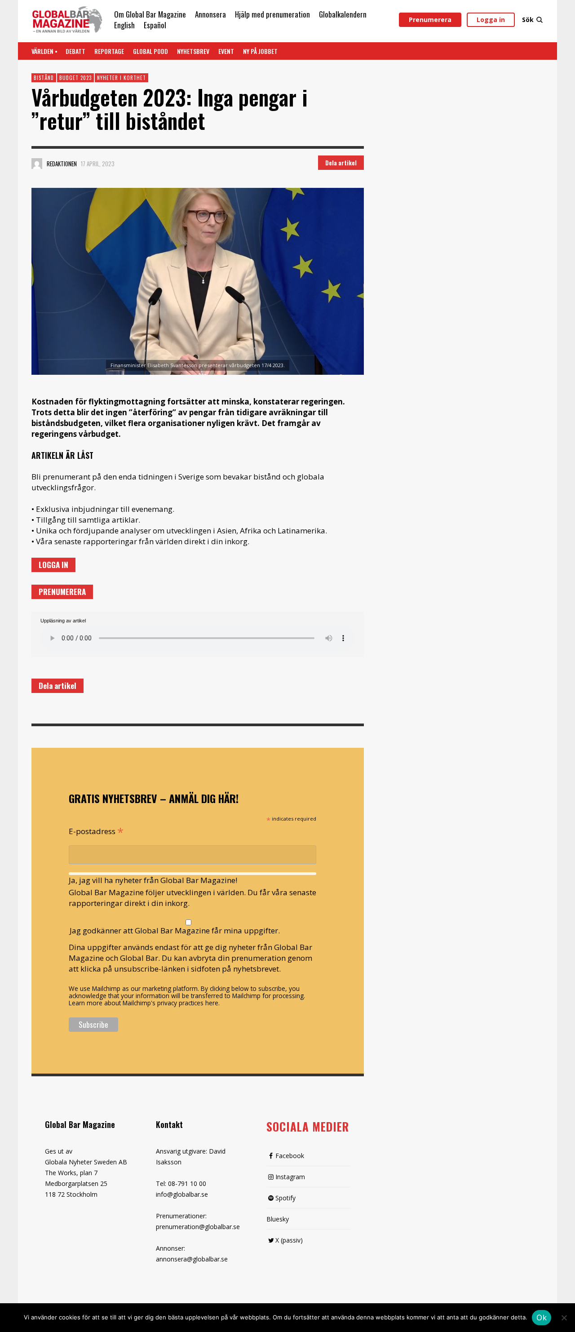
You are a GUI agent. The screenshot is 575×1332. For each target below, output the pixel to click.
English (124, 25)
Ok (541, 1317)
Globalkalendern (343, 14)
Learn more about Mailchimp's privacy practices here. (144, 1003)
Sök (528, 19)
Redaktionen (62, 163)
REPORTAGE (109, 51)
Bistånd (44, 77)
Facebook (289, 1155)
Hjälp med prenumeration (272, 14)
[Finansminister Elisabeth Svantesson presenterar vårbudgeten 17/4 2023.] (197, 281)
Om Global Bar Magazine (150, 14)
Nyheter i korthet (121, 77)
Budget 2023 (75, 77)
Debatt (75, 51)
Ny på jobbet (260, 51)
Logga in (491, 19)
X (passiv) (289, 1240)
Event (226, 51)
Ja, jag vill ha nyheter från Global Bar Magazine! (153, 880)
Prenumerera (430, 19)
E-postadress (96, 830)
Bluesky (277, 1219)
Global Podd (150, 51)
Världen (42, 51)
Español (155, 25)
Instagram (290, 1176)
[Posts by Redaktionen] (36, 163)
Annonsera (210, 14)
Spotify (285, 1198)
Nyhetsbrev (193, 51)
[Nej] (563, 1318)
